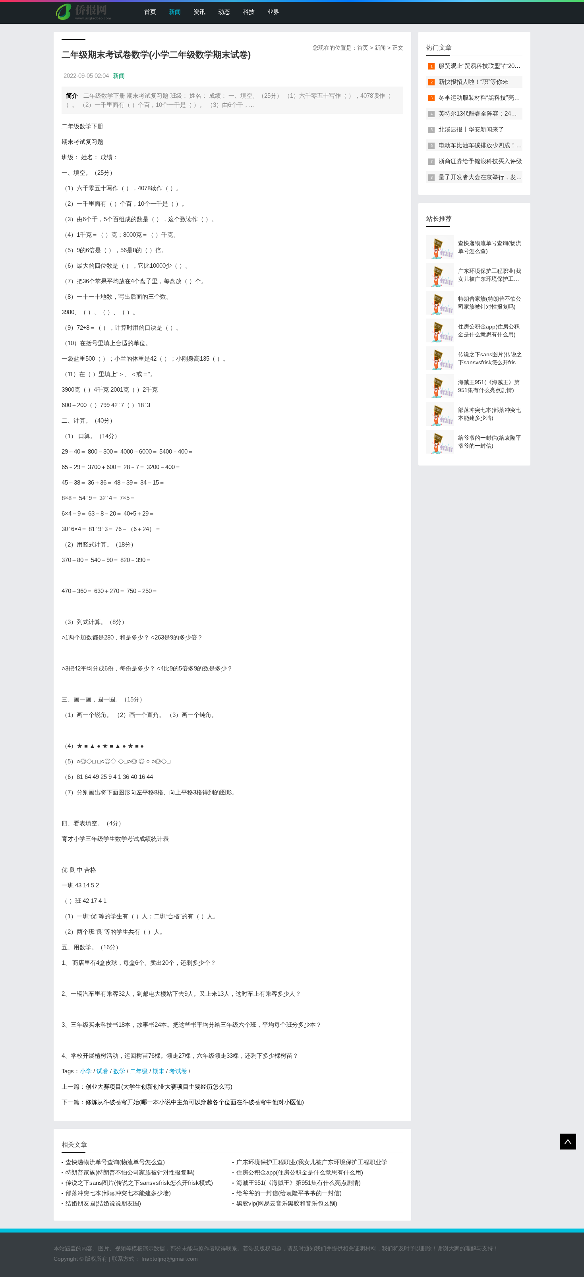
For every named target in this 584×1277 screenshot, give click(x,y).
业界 (273, 11)
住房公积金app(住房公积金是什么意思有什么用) (299, 1172)
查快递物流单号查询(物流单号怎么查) (115, 1162)
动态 (224, 11)
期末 (158, 1071)
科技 (249, 11)
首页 (150, 11)
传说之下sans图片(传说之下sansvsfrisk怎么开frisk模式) (139, 1182)
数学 (119, 1071)
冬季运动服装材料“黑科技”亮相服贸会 (488, 97)
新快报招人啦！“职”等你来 (473, 81)
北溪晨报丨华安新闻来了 (471, 129)
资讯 (199, 11)
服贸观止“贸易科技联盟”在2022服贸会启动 (495, 65)
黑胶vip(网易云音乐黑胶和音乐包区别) (286, 1203)
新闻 (175, 11)
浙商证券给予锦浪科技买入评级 (480, 161)
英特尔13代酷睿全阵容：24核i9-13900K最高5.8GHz (507, 113)
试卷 (102, 1071)
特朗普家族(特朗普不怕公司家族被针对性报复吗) (130, 1172)
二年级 (139, 1071)
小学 (86, 1071)
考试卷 (178, 1071)
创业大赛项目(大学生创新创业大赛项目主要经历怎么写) (158, 1086)
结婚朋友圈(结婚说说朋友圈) (103, 1203)
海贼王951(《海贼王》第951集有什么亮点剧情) (298, 1182)
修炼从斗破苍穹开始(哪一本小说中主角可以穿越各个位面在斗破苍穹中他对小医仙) (194, 1102)
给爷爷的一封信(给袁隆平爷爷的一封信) (289, 1193)
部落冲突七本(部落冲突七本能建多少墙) (118, 1193)
